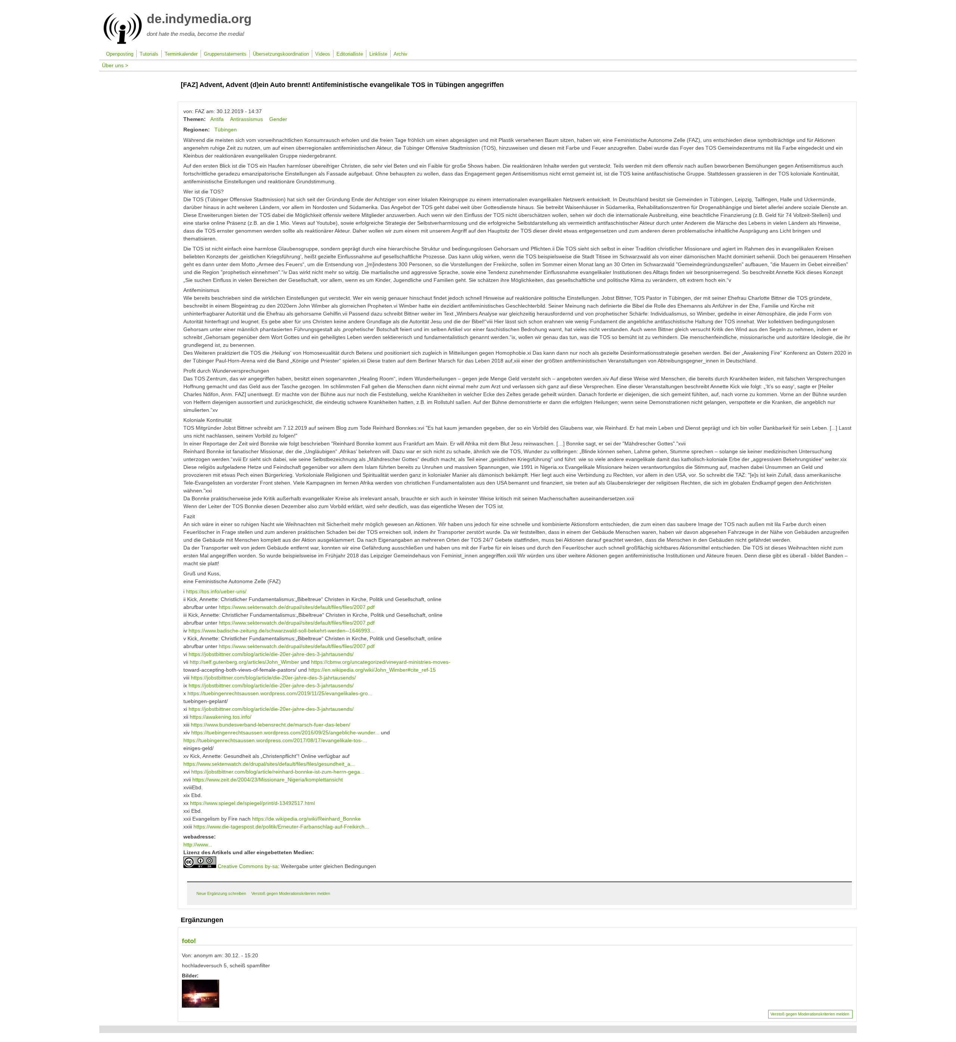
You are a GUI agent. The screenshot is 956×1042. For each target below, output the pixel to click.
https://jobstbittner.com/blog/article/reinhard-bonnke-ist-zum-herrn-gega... (277, 772)
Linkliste (378, 54)
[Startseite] (122, 43)
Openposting (119, 54)
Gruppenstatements (225, 54)
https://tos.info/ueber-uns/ (216, 591)
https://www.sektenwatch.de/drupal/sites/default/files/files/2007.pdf (297, 607)
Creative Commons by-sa (248, 866)
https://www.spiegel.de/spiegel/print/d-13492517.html (252, 803)
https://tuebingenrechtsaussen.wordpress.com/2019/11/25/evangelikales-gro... (279, 693)
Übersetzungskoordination (281, 54)
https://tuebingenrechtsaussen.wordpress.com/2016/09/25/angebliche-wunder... (285, 732)
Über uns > (115, 65)
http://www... (197, 844)
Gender (278, 119)
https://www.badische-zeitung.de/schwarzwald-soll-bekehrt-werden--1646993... (282, 631)
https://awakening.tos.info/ (220, 717)
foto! (189, 941)
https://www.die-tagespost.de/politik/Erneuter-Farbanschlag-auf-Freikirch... (281, 827)
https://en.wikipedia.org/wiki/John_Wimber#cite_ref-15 (372, 670)
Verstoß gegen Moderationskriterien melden (290, 893)
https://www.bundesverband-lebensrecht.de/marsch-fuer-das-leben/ (270, 725)
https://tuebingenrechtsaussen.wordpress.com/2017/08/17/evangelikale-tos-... (275, 740)
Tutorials (149, 54)
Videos (322, 54)
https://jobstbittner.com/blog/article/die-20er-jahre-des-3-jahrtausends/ (271, 654)
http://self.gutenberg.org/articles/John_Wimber (244, 662)
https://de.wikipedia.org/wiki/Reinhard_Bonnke (306, 819)
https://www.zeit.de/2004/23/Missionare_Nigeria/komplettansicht (267, 780)
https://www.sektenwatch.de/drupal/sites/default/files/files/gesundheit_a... (269, 764)
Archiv (400, 54)
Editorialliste (349, 54)
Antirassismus (246, 119)
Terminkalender (181, 54)
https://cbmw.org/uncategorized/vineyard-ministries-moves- (380, 662)
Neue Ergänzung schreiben (221, 893)
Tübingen (225, 130)
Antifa (217, 119)
